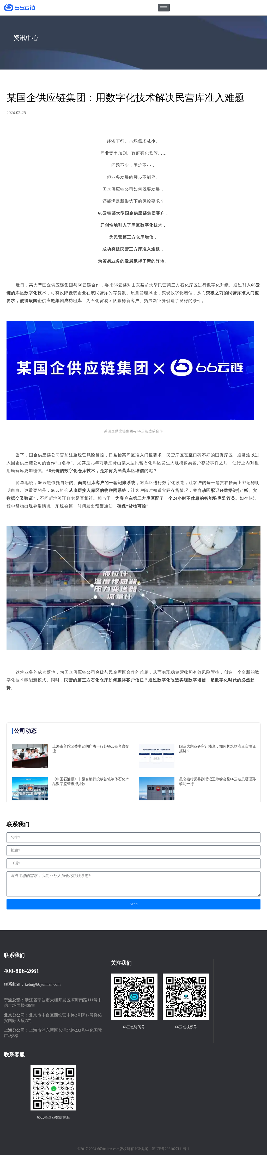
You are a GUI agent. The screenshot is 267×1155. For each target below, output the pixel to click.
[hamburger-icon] (164, 7)
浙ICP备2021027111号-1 (171, 1149)
